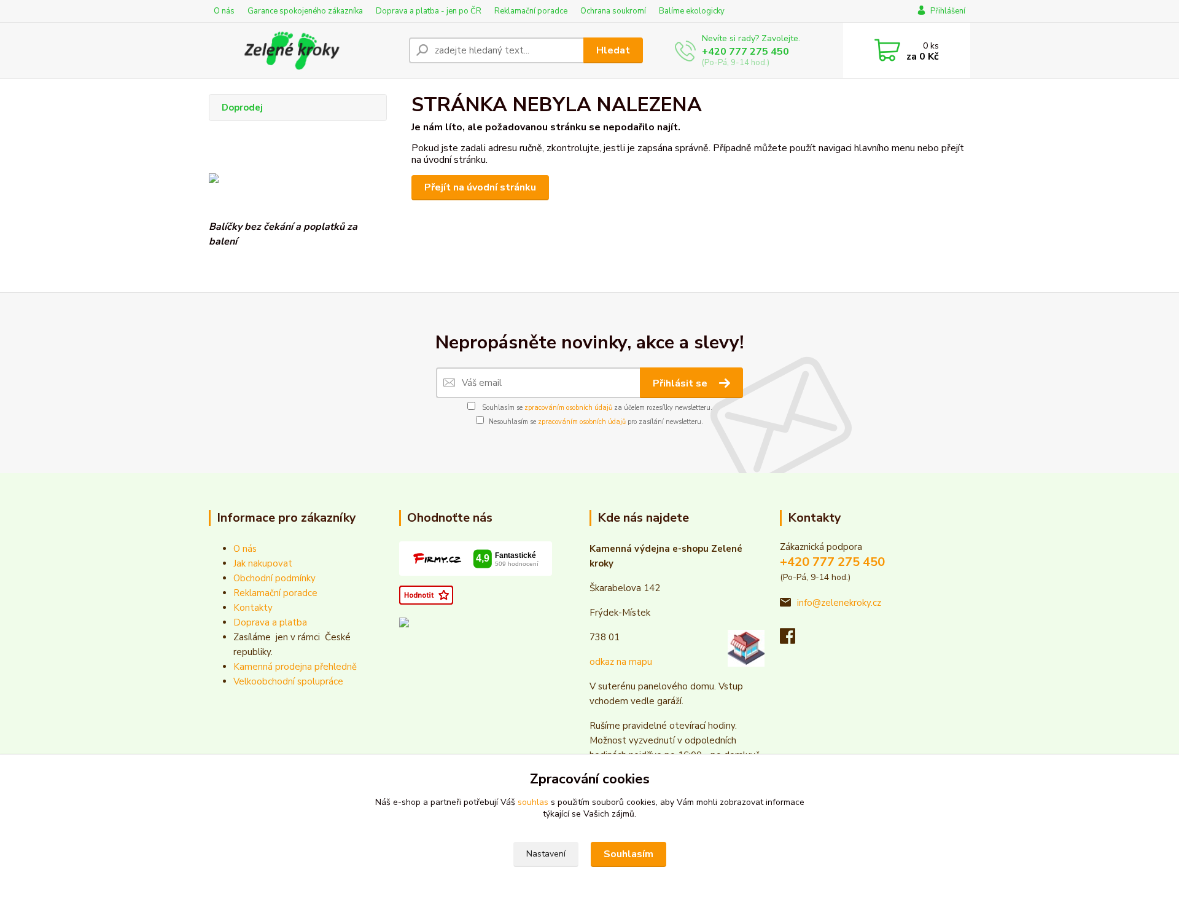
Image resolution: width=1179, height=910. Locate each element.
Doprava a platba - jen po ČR (428, 11)
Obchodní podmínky (274, 578)
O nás (224, 11)
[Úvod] (304, 50)
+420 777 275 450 (745, 51)
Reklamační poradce (530, 11)
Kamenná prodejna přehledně (295, 667)
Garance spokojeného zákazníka (305, 11)
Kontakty (253, 608)
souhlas (533, 802)
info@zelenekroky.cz (839, 603)
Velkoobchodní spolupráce (288, 681)
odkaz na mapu (621, 662)
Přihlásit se (681, 383)
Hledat (613, 50)
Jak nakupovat (262, 563)
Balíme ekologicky (692, 11)
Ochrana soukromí (613, 11)
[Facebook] (793, 639)
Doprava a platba (270, 622)
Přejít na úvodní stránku (480, 187)
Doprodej (242, 107)
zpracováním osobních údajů (568, 407)
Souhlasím (628, 854)
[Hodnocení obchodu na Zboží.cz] (426, 594)
